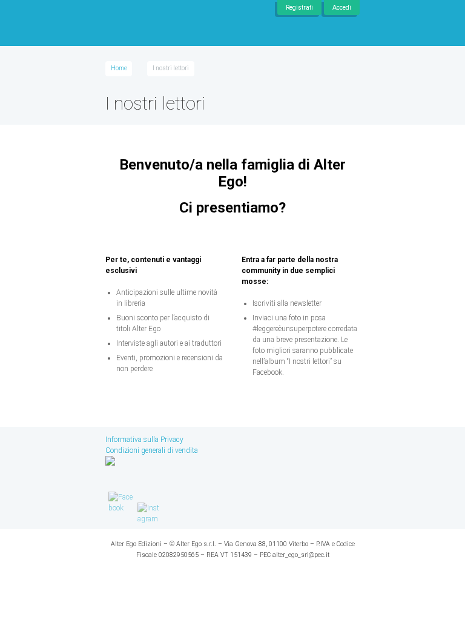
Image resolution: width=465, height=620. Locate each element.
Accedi (341, 7)
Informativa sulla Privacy (144, 439)
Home (119, 68)
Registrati (299, 7)
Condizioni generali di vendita (151, 450)
